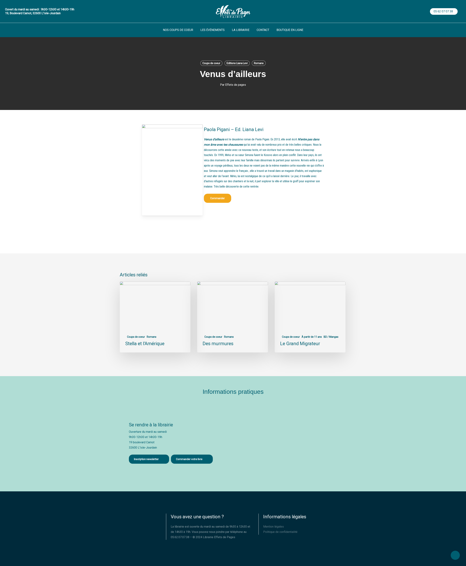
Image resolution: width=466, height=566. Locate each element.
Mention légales (273, 526)
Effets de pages (235, 84)
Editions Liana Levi (237, 63)
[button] (217, 198)
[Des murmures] (232, 317)
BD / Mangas (331, 336)
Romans (259, 63)
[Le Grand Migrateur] (310, 317)
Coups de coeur (211, 63)
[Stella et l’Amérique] (155, 317)
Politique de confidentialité (280, 532)
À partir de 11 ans (312, 336)
